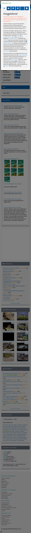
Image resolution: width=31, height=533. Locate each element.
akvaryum (15, 38)
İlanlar (7, 66)
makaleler (5, 37)
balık (18, 37)
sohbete (5, 40)
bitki (22, 37)
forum (18, 35)
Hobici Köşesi (14, 59)
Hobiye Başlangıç (22, 55)
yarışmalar (12, 37)
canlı (10, 38)
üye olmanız (6, 51)
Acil (17, 62)
